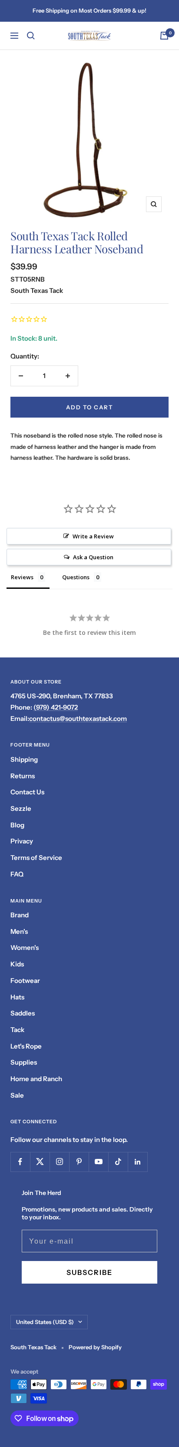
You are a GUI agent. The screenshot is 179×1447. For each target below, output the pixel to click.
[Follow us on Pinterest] (79, 1162)
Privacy (21, 841)
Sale (17, 1095)
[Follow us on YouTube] (98, 1162)
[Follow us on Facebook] (20, 1162)
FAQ (16, 874)
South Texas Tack (36, 290)
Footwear (25, 980)
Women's (24, 947)
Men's (19, 931)
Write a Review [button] (93, 536)
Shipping (24, 759)
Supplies (23, 1062)
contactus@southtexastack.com (78, 718)
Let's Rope (26, 1046)
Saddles (22, 1013)
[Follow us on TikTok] (118, 1162)
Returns (22, 776)
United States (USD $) (45, 1321)
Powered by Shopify (95, 1347)
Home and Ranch (36, 1079)
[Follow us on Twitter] (40, 1162)
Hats (17, 997)
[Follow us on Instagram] (59, 1162)
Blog (17, 825)
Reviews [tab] (22, 577)
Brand (19, 915)
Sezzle (20, 808)
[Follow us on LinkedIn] (137, 1162)
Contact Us (27, 792)
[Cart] (164, 36)
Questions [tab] (76, 577)
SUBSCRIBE (89, 1272)
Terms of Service (36, 857)
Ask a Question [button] (93, 557)
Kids (17, 964)
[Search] (31, 36)
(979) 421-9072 (55, 707)
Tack (17, 1030)
